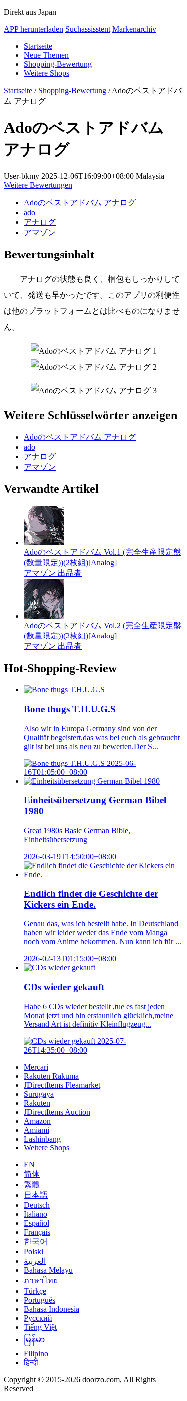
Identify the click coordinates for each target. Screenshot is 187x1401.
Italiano (35, 1214)
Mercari (36, 1067)
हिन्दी (31, 1362)
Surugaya (39, 1094)
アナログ (40, 222)
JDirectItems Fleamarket (62, 1085)
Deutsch (37, 1205)
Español (36, 1223)
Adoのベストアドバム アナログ (80, 202)
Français (37, 1232)
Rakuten (37, 1103)
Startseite (38, 46)
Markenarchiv (134, 29)
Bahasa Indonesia (51, 1309)
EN (29, 1164)
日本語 (36, 1195)
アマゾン (40, 232)
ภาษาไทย (41, 1280)
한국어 (36, 1241)
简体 (32, 1174)
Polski (33, 1251)
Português (39, 1300)
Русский (38, 1318)
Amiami (36, 1130)
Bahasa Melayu (48, 1270)
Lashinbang (42, 1139)
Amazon (37, 1121)
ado (29, 212)
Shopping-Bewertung (58, 64)
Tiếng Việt (40, 1327)
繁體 (32, 1184)
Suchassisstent (87, 29)
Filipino (36, 1353)
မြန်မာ (34, 1339)
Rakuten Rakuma (51, 1076)
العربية (35, 1261)
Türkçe (35, 1291)
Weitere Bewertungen (38, 185)
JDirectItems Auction (57, 1112)
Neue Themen (46, 55)
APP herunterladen (33, 29)
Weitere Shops (46, 73)
